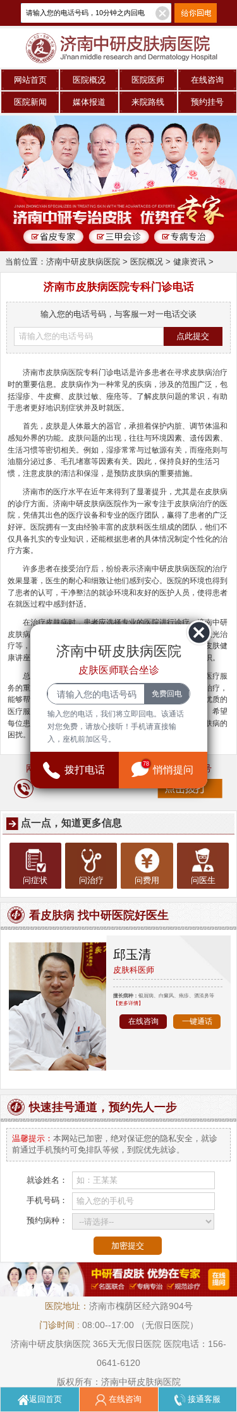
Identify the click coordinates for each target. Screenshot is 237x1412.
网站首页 (30, 80)
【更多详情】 (128, 1003)
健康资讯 (189, 261)
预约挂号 (207, 102)
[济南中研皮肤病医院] (118, 33)
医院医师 (147, 80)
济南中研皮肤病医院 (83, 261)
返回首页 (45, 1399)
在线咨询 (207, 80)
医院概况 (89, 80)
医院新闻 (30, 102)
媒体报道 (89, 102)
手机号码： (47, 1200)
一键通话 (197, 1021)
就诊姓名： (47, 1180)
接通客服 (203, 1399)
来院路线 (147, 102)
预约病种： (47, 1220)
